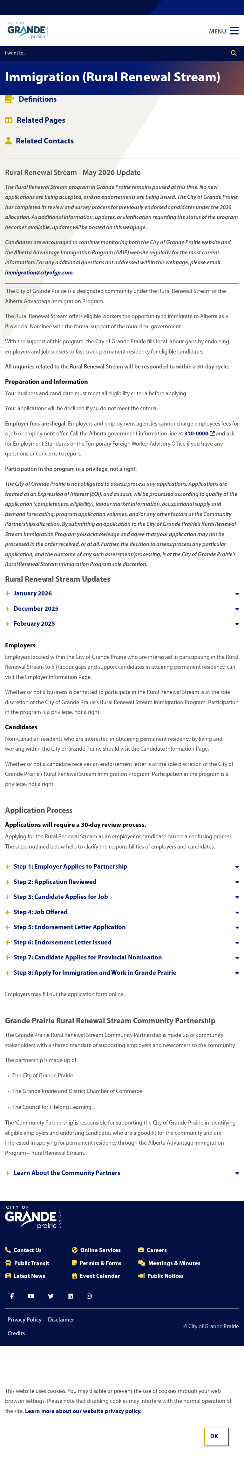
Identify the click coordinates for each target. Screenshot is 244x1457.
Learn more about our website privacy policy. (83, 1412)
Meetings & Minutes (174, 1264)
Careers (157, 1251)
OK (214, 1437)
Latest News (29, 1276)
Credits (16, 1334)
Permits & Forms (100, 1264)
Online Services (100, 1251)
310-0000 (196, 434)
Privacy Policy (25, 1320)
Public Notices (165, 1276)
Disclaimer (61, 1320)
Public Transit (31, 1264)
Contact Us (28, 1251)
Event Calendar (100, 1276)
